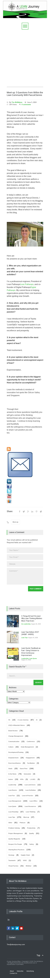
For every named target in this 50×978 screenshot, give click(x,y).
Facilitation (31, 763)
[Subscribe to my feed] (25, 449)
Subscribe (20, 971)
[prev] (16, 617)
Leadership (27, 624)
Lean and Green (30, 785)
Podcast (22, 823)
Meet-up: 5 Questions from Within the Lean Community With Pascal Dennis (25, 93)
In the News (12, 774)
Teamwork (12, 860)
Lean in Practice (27, 795)
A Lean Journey (23, 720)
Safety (31, 844)
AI (22, 624)
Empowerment (13, 758)
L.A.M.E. (33, 779)
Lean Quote (33, 658)
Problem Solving (14, 828)
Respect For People (15, 844)
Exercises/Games (14, 763)
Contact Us (13, 973)
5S (9, 720)
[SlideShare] (25, 500)
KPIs (22, 779)
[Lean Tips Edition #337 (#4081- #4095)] (13, 637)
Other (10, 823)
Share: (10, 511)
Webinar (28, 866)
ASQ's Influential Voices (16, 725)
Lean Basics (12, 790)
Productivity (31, 828)
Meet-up (15, 522)
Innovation (27, 774)
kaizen (10, 779)
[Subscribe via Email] (25, 465)
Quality (31, 833)
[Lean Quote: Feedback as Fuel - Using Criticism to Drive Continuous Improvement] (13, 653)
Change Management (15, 736)
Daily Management (27, 747)
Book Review (12, 731)
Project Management (15, 833)
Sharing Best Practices (16, 850)
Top (38, 955)
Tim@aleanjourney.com (16, 944)
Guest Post (23, 768)
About (12, 971)
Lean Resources (30, 806)
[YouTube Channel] (25, 496)
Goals (10, 768)
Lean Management (14, 801)
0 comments (26, 104)
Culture (10, 747)
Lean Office (33, 801)
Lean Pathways (26, 284)
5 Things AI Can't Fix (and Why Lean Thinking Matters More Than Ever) (31, 618)
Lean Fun (11, 795)
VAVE (25, 860)
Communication (13, 741)
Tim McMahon (17, 102)
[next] (16, 658)
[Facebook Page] (25, 486)
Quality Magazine (14, 839)
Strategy (11, 855)
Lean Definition (30, 790)
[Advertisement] (25, 56)
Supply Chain (25, 855)
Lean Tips (24, 637)
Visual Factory (13, 866)
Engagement (30, 758)
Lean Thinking (30, 812)
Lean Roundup (13, 812)
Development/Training (15, 752)
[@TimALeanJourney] (25, 491)
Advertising (30, 971)
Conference (31, 741)
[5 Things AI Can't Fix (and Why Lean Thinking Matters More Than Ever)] (13, 621)
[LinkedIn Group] (25, 481)
